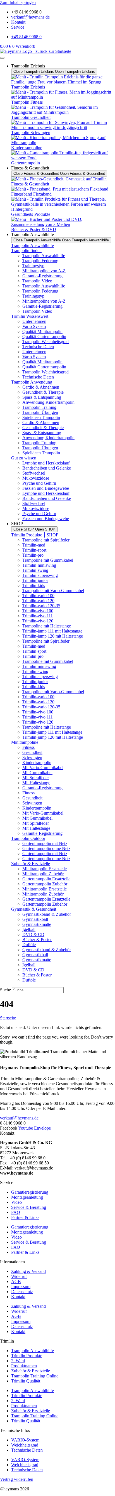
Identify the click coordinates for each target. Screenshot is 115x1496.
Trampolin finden (26, 250)
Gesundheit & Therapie (43, 392)
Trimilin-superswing (40, 575)
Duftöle (29, 944)
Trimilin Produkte (26, 1355)
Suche (5, 989)
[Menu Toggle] (2, 58)
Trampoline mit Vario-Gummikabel (53, 590)
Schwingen (32, 757)
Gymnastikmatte (36, 924)
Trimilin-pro (33, 555)
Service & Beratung (28, 1207)
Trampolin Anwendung (31, 382)
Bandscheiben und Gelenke (46, 468)
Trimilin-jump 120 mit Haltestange (52, 636)
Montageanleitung (27, 1197)
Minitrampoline (24, 742)
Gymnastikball (35, 919)
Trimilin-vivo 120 (37, 620)
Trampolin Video (37, 280)
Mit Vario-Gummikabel (42, 767)
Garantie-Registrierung (42, 275)
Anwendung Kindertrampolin (48, 402)
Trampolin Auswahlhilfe (32, 245)
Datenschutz (22, 1291)
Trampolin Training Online (34, 1375)
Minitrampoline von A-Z (44, 270)
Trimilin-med (33, 545)
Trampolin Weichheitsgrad (45, 341)
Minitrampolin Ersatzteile (44, 868)
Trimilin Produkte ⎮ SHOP (34, 534)
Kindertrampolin (36, 762)
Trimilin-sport (34, 550)
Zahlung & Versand (28, 1271)
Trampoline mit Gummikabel (47, 560)
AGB (16, 1281)
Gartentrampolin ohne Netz (46, 848)
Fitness (28, 747)
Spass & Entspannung (41, 397)
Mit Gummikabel (37, 772)
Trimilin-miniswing (39, 565)
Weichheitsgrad (24, 1445)
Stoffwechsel (33, 473)
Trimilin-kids (33, 585)
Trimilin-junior (35, 580)
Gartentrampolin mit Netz (44, 843)
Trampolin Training (39, 407)
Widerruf (19, 1276)
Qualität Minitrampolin (42, 331)
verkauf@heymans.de (19, 1118)
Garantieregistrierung (29, 1192)
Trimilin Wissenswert (29, 316)
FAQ (15, 1212)
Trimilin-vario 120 (38, 600)
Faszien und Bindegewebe (45, 488)
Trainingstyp (33, 265)
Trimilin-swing (35, 570)
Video (16, 1202)
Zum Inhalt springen (18, 2)
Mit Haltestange (36, 782)
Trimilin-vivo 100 (37, 610)
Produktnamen (24, 1365)
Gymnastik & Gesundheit (33, 909)
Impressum (20, 1286)
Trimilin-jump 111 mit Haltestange (52, 631)
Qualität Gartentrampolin (44, 336)
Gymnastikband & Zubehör (46, 914)
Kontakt (18, 1296)
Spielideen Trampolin (41, 417)
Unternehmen (34, 321)
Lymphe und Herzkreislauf (46, 463)
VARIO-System (25, 1440)
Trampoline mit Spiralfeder (46, 540)
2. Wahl (18, 1360)
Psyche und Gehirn (39, 483)
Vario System (34, 326)
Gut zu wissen (23, 457)
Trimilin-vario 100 (38, 595)
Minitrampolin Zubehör (43, 873)
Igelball (28, 929)
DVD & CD (33, 934)
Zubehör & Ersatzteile (30, 863)
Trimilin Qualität (25, 1381)
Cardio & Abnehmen (40, 387)
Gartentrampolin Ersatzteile (46, 878)
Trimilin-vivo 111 (37, 615)
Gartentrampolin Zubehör (44, 883)
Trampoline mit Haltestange (46, 626)
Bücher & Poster (37, 939)
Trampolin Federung (40, 260)
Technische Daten (38, 346)
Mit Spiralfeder (35, 777)
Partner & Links (25, 1217)
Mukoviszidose (35, 478)
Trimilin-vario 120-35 (41, 605)
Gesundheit (32, 752)
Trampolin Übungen (40, 412)
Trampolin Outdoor (28, 838)
